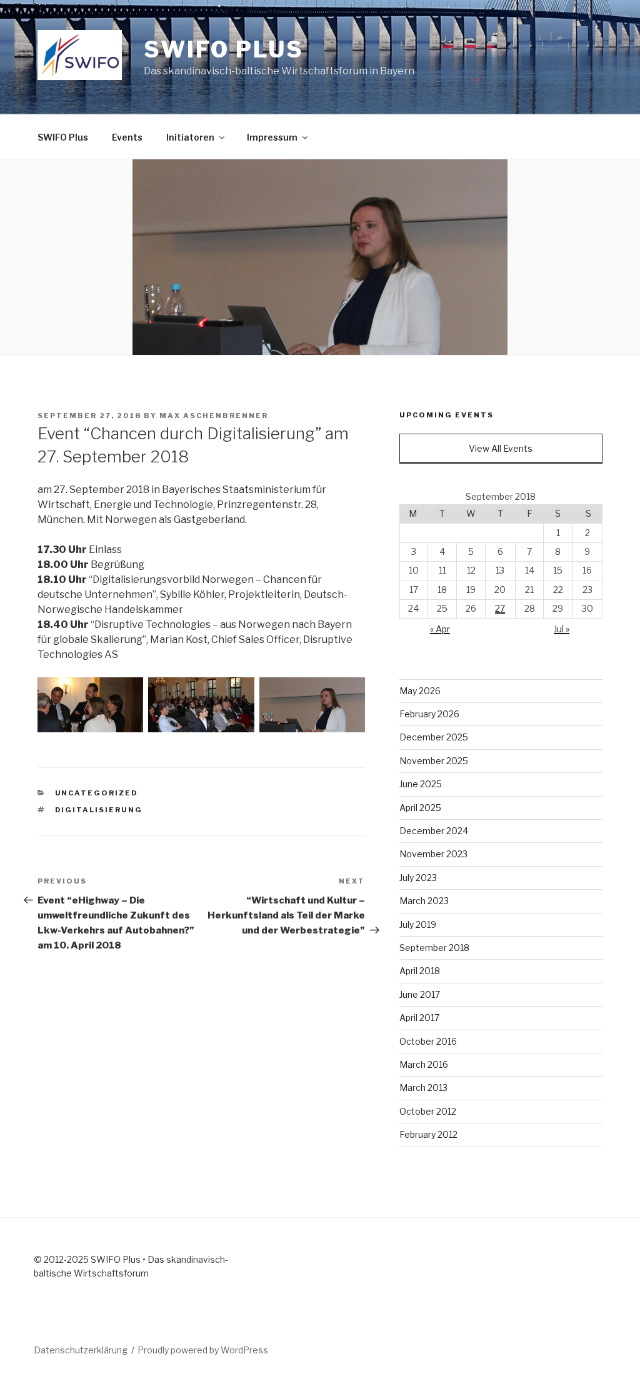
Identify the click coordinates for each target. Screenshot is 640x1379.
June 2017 (419, 994)
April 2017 (419, 1017)
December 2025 (433, 737)
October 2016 (428, 1041)
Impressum (272, 137)
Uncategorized (97, 793)
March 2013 (423, 1087)
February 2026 (429, 714)
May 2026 (420, 690)
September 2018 (434, 947)
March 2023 (424, 900)
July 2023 (418, 877)
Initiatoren (190, 137)
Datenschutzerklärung (81, 1350)
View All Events (500, 448)
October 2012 (427, 1111)
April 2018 (419, 970)
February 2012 (428, 1134)
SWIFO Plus (224, 49)
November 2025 (433, 760)
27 (500, 608)
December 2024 (433, 830)
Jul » (561, 629)
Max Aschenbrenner (213, 415)
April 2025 (420, 807)
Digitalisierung (99, 809)
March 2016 (423, 1064)
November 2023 (433, 854)
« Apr (440, 629)
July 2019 (417, 924)
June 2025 (420, 784)
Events (127, 137)
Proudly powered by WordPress (203, 1350)
